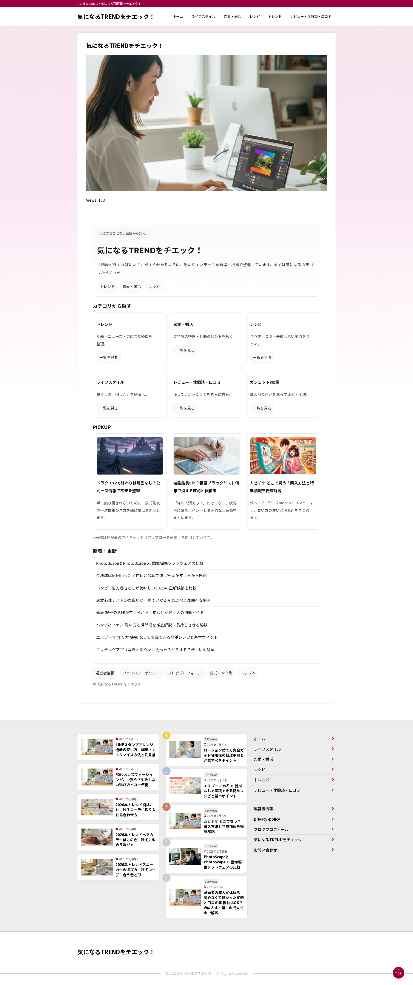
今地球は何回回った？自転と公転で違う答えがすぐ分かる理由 (151, 575)
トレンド (275, 16)
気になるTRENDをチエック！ (116, 16)
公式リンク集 (221, 673)
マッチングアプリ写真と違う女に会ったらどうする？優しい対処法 (155, 650)
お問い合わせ (265, 850)
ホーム (178, 16)
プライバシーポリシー (141, 673)
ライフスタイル (203, 16)
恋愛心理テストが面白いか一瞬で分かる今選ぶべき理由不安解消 (153, 600)
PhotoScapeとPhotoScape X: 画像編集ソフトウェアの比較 (149, 563)
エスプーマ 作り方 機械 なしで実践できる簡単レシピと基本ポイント (157, 637)
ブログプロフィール (185, 673)
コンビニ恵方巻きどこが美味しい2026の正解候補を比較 (146, 588)
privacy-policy (267, 819)
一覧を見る (108, 357)
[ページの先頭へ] (398, 973)
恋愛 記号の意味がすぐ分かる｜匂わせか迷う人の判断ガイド (150, 612)
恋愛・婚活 (232, 16)
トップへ (247, 673)
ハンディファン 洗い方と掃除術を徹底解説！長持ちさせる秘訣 (152, 625)
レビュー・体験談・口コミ (310, 16)
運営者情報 (105, 673)
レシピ (255, 16)
